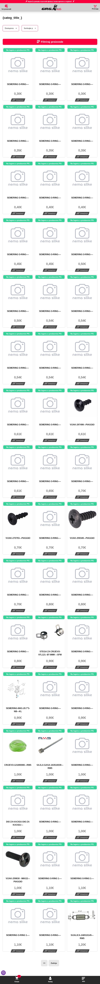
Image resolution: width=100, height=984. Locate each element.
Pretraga (95, 9)
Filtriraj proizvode (52, 41)
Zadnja (54, 963)
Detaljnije (20, 100)
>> (44, 963)
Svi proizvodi (6, 9)
